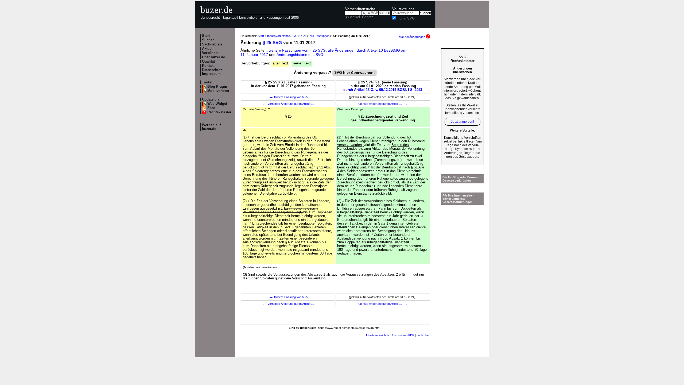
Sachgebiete (212, 44)
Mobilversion (218, 91)
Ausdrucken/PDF (403, 335)
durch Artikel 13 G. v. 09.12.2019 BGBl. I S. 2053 (382, 90)
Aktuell (207, 49)
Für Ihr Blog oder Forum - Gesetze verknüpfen (460, 179)
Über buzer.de (213, 57)
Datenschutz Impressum (212, 72)
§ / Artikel (352, 17)
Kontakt (208, 66)
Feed (211, 108)
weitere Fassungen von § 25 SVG (297, 50)
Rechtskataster (219, 112)
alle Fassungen (319, 35)
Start (206, 36)
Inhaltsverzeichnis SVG (282, 35)
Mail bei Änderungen (412, 36)
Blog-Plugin (217, 86)
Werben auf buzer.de (211, 127)
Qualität (208, 61)
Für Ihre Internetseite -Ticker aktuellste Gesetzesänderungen (458, 198)
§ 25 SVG (272, 42)
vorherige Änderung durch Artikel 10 (288, 103)
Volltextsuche (403, 9)
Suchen (208, 40)
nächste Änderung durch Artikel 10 (383, 103)
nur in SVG (406, 18)
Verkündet (210, 53)
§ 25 (303, 35)
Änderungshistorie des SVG (300, 54)
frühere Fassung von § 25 (288, 97)
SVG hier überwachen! (354, 72)
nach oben (423, 335)
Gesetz (367, 17)
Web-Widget (217, 104)
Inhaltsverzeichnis (378, 335)
